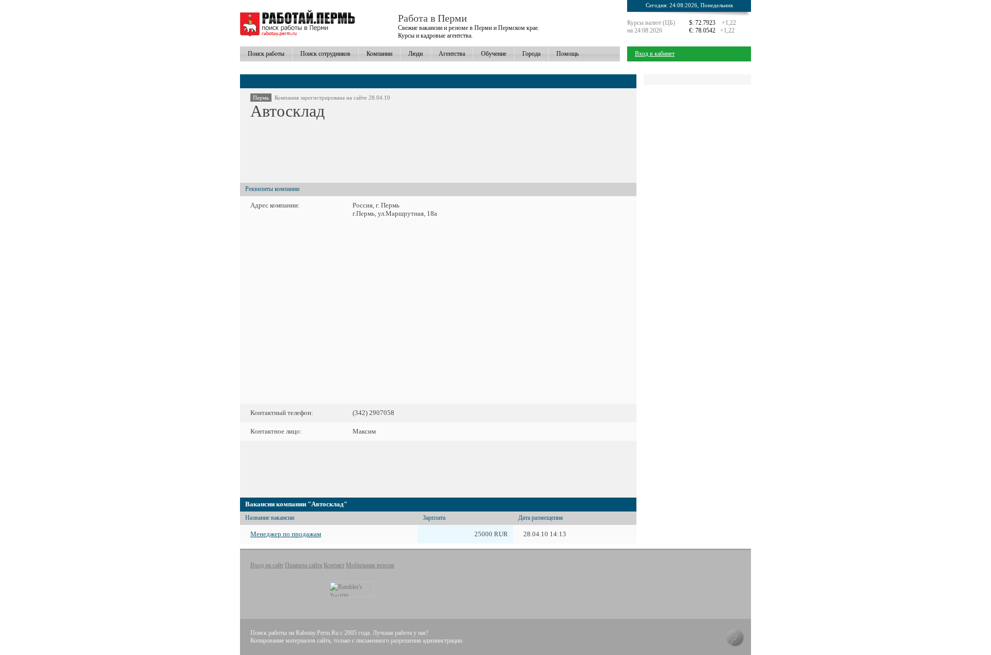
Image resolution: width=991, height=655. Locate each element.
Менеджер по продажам (285, 534)
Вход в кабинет (655, 53)
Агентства (452, 53)
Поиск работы (266, 53)
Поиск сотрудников (325, 53)
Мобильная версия (370, 565)
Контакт (334, 565)
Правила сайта (303, 565)
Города (531, 53)
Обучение (493, 53)
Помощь (567, 53)
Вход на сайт (266, 565)
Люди (415, 53)
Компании (379, 53)
